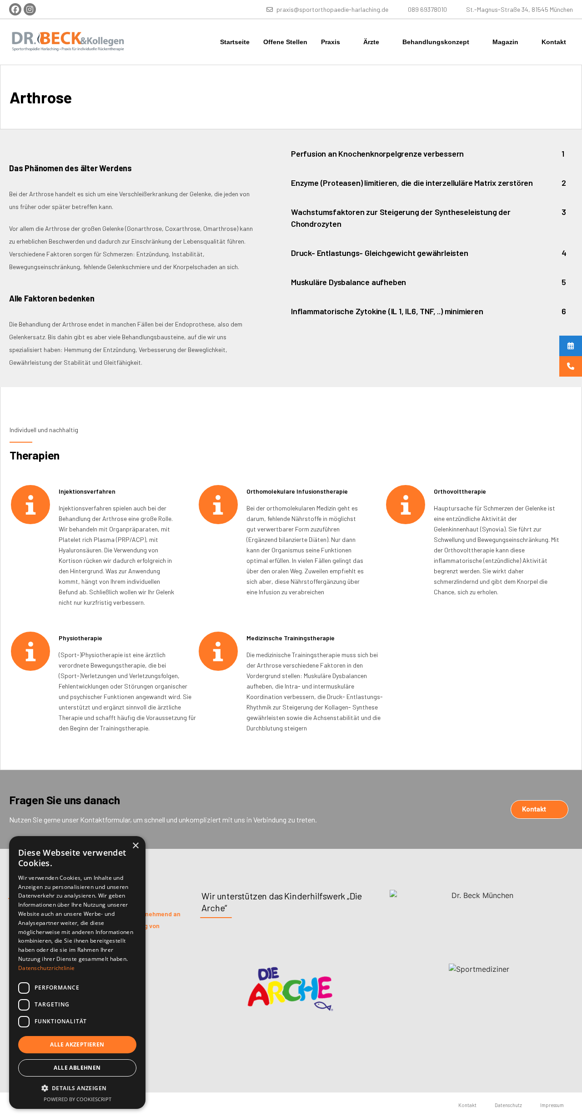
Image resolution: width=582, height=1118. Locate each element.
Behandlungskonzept (435, 42)
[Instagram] (30, 9)
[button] (77, 1087)
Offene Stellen (285, 42)
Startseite (235, 42)
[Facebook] (15, 9)
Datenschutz (508, 1105)
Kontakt (554, 42)
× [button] (135, 845)
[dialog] (77, 972)
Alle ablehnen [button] (77, 1068)
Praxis (330, 42)
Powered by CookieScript (77, 1099)
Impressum (552, 1105)
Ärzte (371, 42)
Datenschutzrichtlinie (46, 968)
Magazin (505, 42)
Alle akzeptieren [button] (77, 1044)
